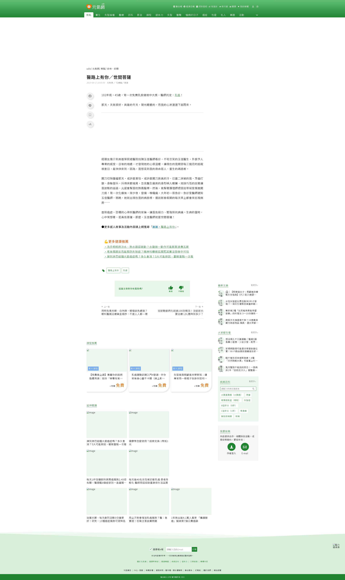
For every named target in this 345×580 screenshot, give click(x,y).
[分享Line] (90, 105)
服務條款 (160, 570)
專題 (232, 15)
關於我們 (207, 570)
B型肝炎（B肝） (229, 405)
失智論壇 (110, 15)
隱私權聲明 (177, 570)
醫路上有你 (168, 227)
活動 (241, 15)
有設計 (214, 6)
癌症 (205, 15)
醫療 (121, 15)
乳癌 (177, 95)
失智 (169, 15)
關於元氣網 (141, 562)
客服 (141, 570)
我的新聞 (244, 6)
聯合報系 (188, 570)
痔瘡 (248, 394)
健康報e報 (158, 549)
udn (89, 68)
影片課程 (93, 368)
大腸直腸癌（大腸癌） (232, 394)
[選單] (257, 6)
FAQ (136, 570)
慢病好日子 (192, 15)
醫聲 (179, 15)
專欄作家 (204, 562)
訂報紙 (198, 570)
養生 (98, 15)
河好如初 (202, 6)
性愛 (214, 15)
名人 (223, 15)
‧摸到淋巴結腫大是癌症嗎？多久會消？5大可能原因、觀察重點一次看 (149, 256)
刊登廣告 (127, 570)
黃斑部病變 (226, 416)
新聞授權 (149, 570)
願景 (233, 6)
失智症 (247, 400)
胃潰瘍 (243, 410)
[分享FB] (90, 96)
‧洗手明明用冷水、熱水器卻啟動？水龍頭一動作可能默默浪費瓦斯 (146, 247)
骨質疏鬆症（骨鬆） (231, 400)
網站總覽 (217, 570)
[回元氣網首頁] (98, 6)
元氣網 (95, 68)
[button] (257, 15)
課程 (148, 15)
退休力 (159, 15)
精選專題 (165, 562)
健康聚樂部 (154, 562)
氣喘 (237, 416)
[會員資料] (253, 6)
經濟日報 (190, 6)
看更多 (254, 285)
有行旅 (224, 6)
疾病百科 (175, 562)
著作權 (168, 570)
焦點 (88, 15)
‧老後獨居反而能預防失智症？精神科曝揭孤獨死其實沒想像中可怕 (146, 251)
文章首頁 (194, 562)
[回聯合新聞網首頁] (89, 7)
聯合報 (178, 6)
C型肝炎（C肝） (229, 410)
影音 (139, 15)
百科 (130, 15)
